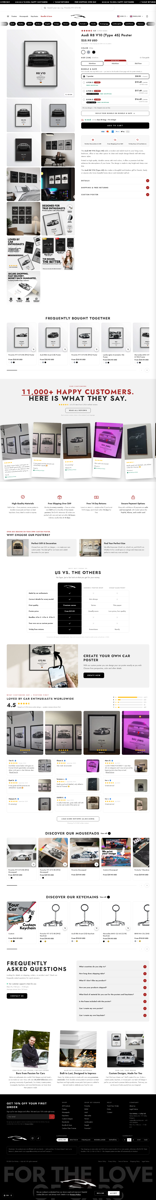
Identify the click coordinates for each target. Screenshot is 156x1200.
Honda (85, 24)
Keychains (34, 16)
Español (113, 1140)
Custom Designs (67, 1119)
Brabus (30, 24)
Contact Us (17, 996)
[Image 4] (58, 150)
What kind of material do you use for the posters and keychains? (106, 994)
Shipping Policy (135, 1161)
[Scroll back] (3, 24)
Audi (86, 1112)
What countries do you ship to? (92, 966)
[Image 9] (23, 253)
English (62, 1140)
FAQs (109, 1109)
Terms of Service (123, 1161)
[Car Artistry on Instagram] (32, 1138)
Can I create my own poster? (91, 1008)
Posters (14, 16)
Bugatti (39, 24)
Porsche (87, 1106)
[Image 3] (23, 150)
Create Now (93, 675)
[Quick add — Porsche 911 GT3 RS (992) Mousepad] (33, 864)
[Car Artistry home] (78, 16)
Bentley (12, 24)
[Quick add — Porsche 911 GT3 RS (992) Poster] (33, 349)
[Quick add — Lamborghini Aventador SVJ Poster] (128, 349)
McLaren (142, 24)
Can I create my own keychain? (92, 1015)
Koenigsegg (96, 24)
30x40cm (92, 63)
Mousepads (24, 16)
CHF (139, 1140)
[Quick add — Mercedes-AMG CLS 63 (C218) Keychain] (128, 928)
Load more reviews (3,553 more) (78, 819)
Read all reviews (78, 410)
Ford (65, 24)
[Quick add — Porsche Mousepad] (96, 864)
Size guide (145, 58)
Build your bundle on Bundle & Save (114, 113)
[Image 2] (58, 115)
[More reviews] (152, 451)
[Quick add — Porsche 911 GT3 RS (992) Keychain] (65, 928)
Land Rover (121, 24)
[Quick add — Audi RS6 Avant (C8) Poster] (65, 349)
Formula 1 (75, 24)
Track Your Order (113, 1106)
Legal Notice (134, 1109)
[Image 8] (58, 218)
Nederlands (99, 1140)
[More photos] (146, 733)
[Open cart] (147, 16)
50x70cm (138, 63)
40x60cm (115, 63)
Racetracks (65, 1122)
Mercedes (88, 1115)
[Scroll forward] (153, 24)
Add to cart (115, 125)
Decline (100, 1193)
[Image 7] (23, 218)
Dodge (48, 24)
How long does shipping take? (92, 973)
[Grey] (88, 52)
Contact (109, 1112)
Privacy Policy (29, 1124)
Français (86, 1140)
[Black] (94, 52)
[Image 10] (58, 253)
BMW (21, 24)
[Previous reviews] (3, 451)
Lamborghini (108, 24)
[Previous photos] (10, 733)
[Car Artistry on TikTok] (38, 1138)
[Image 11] (23, 287)
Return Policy (102, 1161)
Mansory (132, 24)
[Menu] (8, 16)
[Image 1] (23, 115)
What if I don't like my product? (92, 980)
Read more (13, 772)
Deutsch (74, 1140)
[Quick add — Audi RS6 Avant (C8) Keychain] (96, 928)
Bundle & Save (46, 16)
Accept (113, 1193)
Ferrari (57, 24)
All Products (66, 1106)
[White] (83, 52)
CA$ (146, 1140)
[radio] (115, 76)
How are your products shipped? (93, 987)
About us (132, 1106)
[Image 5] (23, 184)
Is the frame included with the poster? (95, 1001)
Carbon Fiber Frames (69, 1128)
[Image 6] (58, 184)
